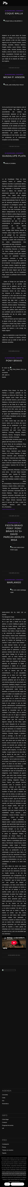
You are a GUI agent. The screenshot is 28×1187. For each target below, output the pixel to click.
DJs (3, 1100)
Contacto (4, 1122)
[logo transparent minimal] (11, 3)
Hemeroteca (5, 1103)
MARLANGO (14, 582)
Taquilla (4, 1153)
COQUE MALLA (14, 13)
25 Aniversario (10, 11)
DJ (19, 523)
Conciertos (5, 1094)
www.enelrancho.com (8, 509)
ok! (7, 1184)
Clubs (3, 1097)
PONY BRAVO (14, 360)
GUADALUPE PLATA (14, 156)
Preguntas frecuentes (7, 1125)
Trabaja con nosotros (7, 1150)
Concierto (19, 11)
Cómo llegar (5, 1119)
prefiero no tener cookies (17, 1184)
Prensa (4, 1147)
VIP (3, 1128)
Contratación (5, 1144)
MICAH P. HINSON (14, 77)
